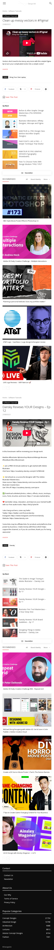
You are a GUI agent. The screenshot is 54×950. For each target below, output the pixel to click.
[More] (45, 89)
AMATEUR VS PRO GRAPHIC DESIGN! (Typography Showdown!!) (30, 154)
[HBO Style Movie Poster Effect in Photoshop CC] (27, 201)
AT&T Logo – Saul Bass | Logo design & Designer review (24, 342)
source (5, 69)
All (27, 179)
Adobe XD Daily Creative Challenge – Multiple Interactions (25, 261)
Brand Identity (36, 179)
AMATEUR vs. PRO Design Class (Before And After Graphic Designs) (32, 133)
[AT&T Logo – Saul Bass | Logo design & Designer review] (27, 323)
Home (5, 11)
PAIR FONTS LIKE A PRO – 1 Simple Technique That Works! (31, 142)
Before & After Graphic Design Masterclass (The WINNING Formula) (31, 113)
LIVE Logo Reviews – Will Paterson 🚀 (17, 382)
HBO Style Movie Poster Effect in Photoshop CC (21, 221)
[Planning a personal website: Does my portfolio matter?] (27, 282)
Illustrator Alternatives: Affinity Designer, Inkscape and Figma (31, 122)
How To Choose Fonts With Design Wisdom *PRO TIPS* (30, 162)
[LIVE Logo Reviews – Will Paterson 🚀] (27, 363)
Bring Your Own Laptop (18, 77)
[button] (10, 97)
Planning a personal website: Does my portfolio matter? (24, 301)
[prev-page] (4, 387)
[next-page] (8, 387)
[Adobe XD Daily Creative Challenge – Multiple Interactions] (27, 242)
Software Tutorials (15, 11)
